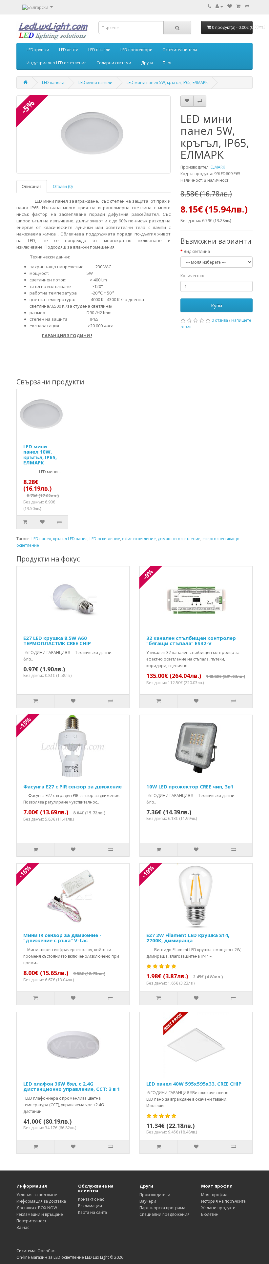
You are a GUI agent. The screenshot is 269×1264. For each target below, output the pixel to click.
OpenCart (46, 1251)
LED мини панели (95, 82)
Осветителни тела (179, 49)
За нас (22, 1227)
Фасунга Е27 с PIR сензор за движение (72, 786)
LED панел (41, 538)
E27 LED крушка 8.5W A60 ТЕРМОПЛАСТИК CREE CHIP (57, 641)
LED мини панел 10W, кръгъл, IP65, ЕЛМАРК (40, 454)
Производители (154, 1194)
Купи (216, 305)
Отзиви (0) (62, 186)
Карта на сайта (92, 1212)
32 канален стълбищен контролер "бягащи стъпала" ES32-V (191, 641)
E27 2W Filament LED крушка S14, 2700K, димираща (187, 938)
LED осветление (105, 538)
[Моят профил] (219, 6)
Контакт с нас (91, 1199)
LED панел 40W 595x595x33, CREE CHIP (193, 1083)
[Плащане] (247, 6)
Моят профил (214, 1194)
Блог (167, 63)
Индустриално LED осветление (57, 63)
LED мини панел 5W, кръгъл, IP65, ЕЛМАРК (167, 82)
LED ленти (68, 49)
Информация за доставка (41, 1201)
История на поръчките (223, 1201)
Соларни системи (113, 63)
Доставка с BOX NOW (36, 1208)
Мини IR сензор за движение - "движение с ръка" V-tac (62, 938)
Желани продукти (218, 1208)
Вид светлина (197, 251)
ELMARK (218, 167)
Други (147, 63)
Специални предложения (164, 1214)
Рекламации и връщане (39, 1214)
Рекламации (90, 1206)
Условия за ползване (36, 1194)
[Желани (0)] (229, 6)
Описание (32, 186)
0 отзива (220, 320)
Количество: (192, 275)
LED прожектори (136, 49)
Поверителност (31, 1221)
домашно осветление (179, 538)
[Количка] (238, 6)
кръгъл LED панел (70, 538)
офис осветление (139, 538)
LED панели (99, 49)
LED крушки (38, 49)
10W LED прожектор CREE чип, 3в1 (190, 786)
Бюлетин (209, 1214)
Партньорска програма (162, 1208)
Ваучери (147, 1201)
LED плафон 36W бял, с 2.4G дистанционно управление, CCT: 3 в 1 (71, 1086)
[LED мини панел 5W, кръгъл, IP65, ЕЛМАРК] (93, 134)
